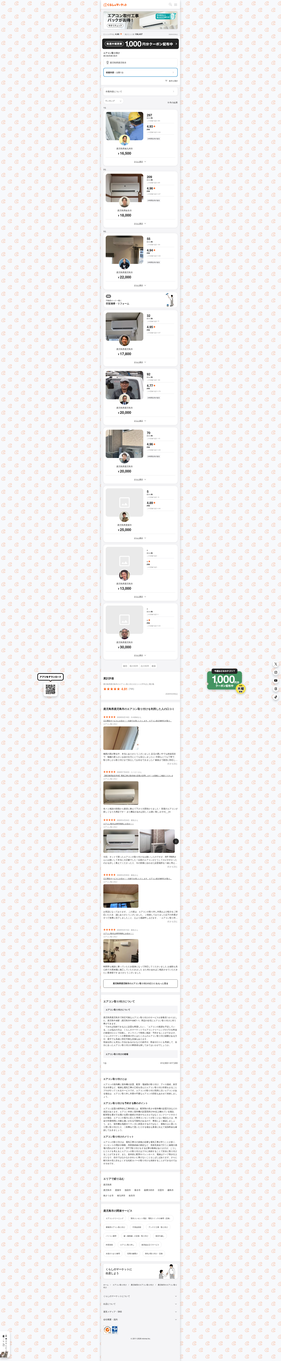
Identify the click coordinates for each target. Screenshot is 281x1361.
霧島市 (170, 1189)
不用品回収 (136, 1227)
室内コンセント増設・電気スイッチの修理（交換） (151, 1218)
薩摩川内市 (149, 1189)
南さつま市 (108, 1195)
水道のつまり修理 (113, 1253)
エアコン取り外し (127, 1244)
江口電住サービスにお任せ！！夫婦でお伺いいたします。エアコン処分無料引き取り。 (137, 720)
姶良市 (132, 1195)
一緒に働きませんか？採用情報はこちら (5, 1341)
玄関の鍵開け (132, 1253)
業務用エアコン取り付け (115, 1227)
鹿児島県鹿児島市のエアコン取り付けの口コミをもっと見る (140, 983)
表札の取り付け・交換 (154, 1253)
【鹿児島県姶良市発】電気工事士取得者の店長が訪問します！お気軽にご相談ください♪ (138, 775)
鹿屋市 (118, 1189)
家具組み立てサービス (150, 1244)
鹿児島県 (107, 1184)
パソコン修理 (111, 1236)
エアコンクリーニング (114, 1218)
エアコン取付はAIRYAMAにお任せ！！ (118, 823)
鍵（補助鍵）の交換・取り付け (136, 1236)
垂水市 (137, 1189)
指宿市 (128, 1189)
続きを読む (172, 763)
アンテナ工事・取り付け (158, 1227)
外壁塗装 (109, 1244)
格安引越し (160, 1236)
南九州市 (121, 1195)
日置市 (161, 1189)
